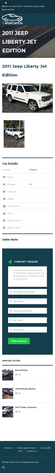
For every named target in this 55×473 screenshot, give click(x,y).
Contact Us (31, 451)
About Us (8, 448)
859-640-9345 (9, 9)
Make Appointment (26, 448)
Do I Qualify (45, 448)
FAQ (20, 451)
